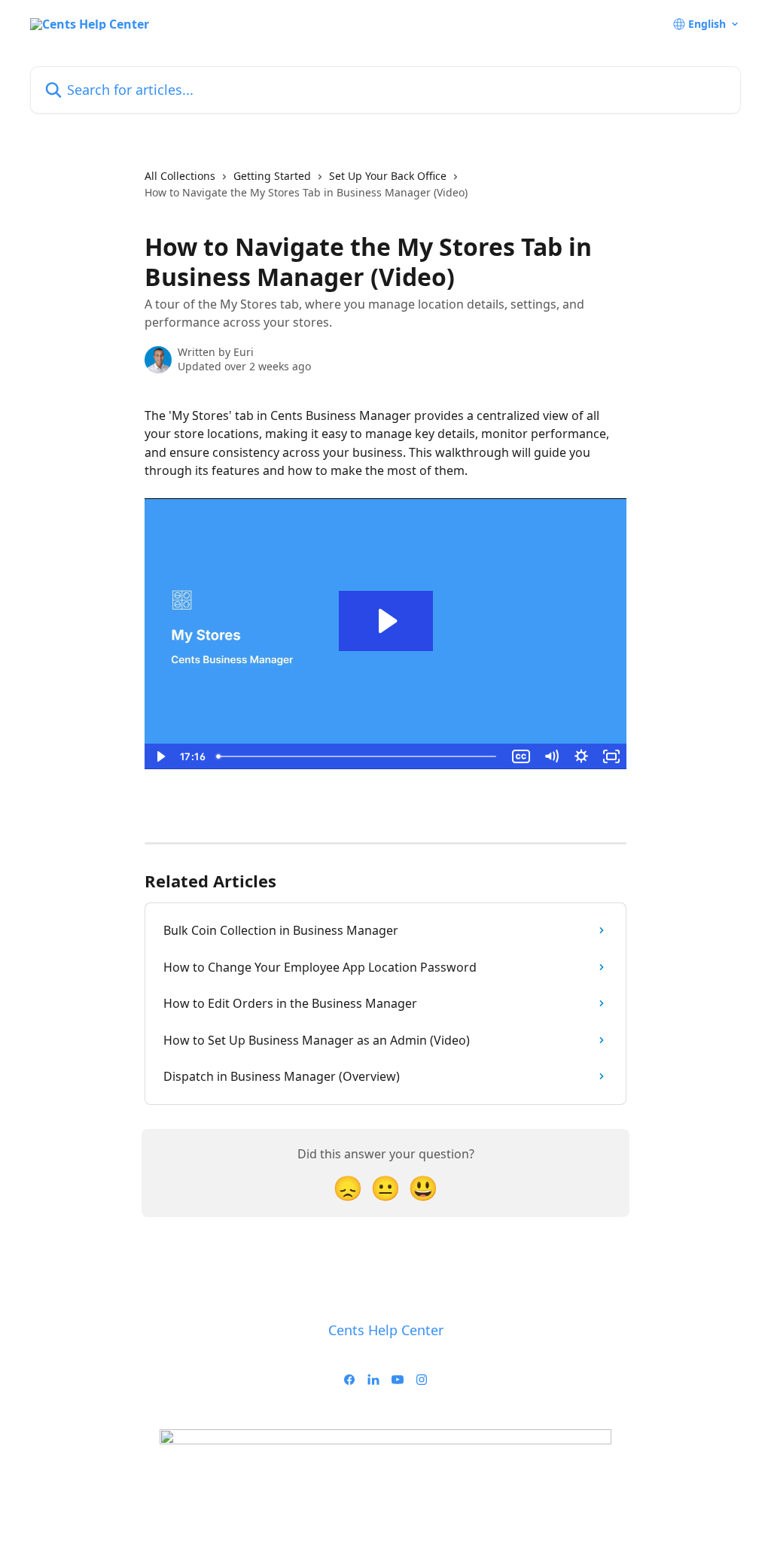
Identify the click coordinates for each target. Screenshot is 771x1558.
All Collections (180, 176)
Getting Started (272, 176)
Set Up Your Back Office (387, 176)
